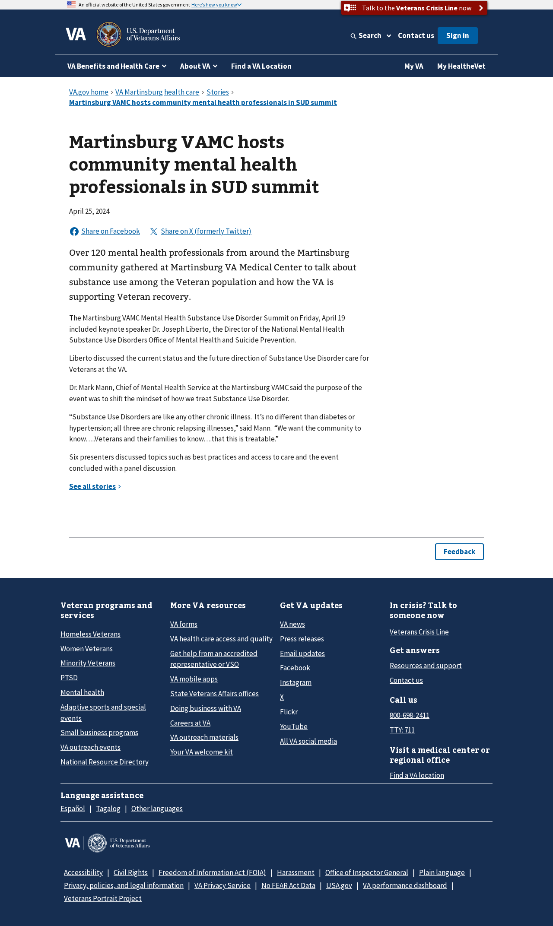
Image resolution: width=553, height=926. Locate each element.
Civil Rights (131, 872)
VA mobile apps (194, 679)
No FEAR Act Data (288, 885)
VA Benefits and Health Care (113, 66)
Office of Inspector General (366, 872)
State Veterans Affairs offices (214, 693)
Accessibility (83, 872)
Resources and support (426, 665)
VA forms (183, 624)
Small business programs (99, 732)
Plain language (442, 872)
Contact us (416, 35)
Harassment (296, 872)
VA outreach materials (204, 737)
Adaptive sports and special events (103, 712)
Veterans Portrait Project (103, 898)
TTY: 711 (402, 730)
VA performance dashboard (405, 885)
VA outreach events (90, 747)
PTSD (69, 677)
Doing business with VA (205, 708)
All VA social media (308, 741)
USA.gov (339, 885)
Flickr (289, 712)
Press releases (302, 639)
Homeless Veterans (90, 634)
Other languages (157, 808)
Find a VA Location (261, 66)
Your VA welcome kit (201, 752)
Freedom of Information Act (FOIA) (212, 872)
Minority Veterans (87, 663)
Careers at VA (190, 723)
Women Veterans (86, 648)
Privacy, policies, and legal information (124, 885)
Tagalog (108, 808)
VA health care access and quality (221, 639)
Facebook (295, 667)
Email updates (302, 653)
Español (72, 808)
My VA (413, 66)
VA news (292, 624)
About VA (195, 66)
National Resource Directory (104, 762)
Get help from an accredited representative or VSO (213, 659)
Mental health (82, 692)
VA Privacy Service (222, 885)
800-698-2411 (409, 715)
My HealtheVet (461, 66)
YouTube (294, 726)
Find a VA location (417, 775)
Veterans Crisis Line (419, 632)
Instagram (295, 682)
